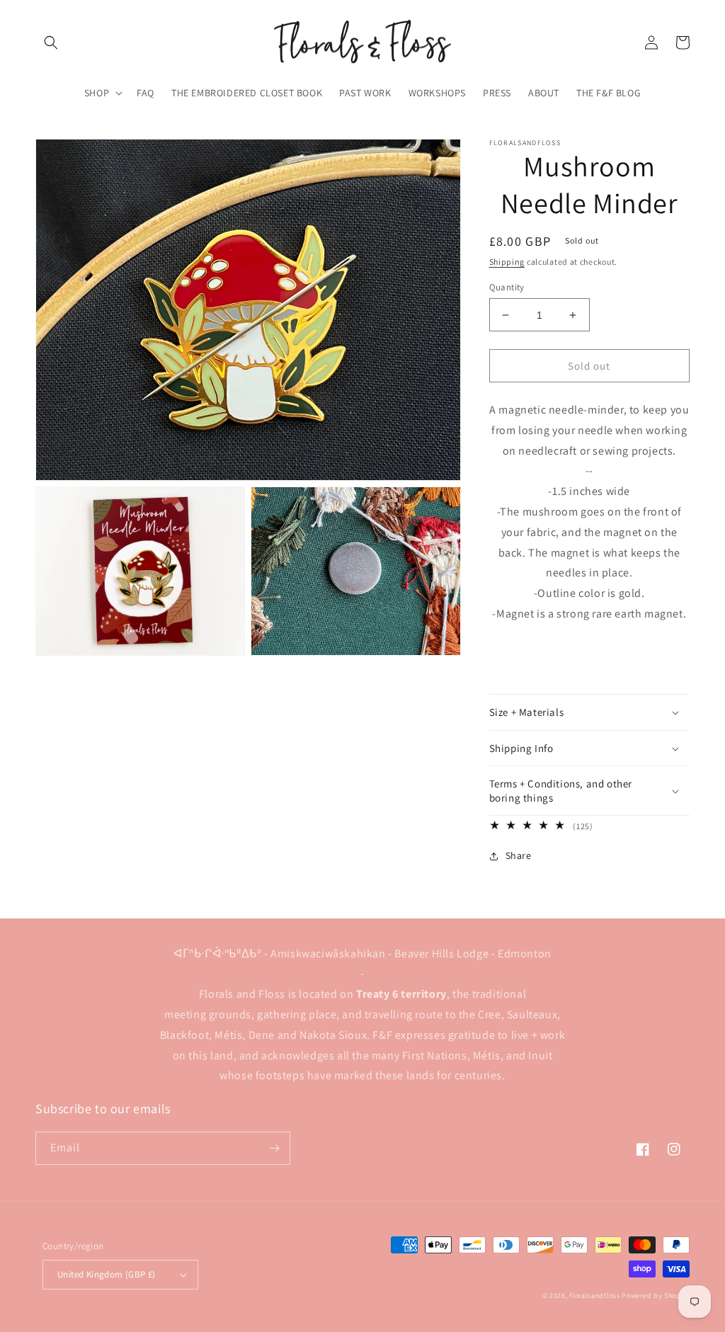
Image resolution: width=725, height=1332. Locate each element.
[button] (51, 42)
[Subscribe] (274, 1148)
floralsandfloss (594, 1295)
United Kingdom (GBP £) (106, 1274)
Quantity (507, 287)
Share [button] (519, 855)
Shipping (507, 261)
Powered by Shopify (656, 1295)
